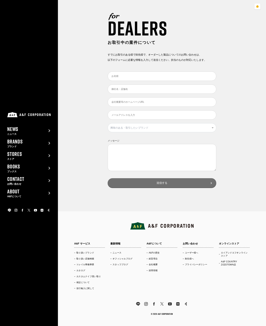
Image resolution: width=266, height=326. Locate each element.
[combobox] (162, 127)
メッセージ (113, 140)
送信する (162, 182)
